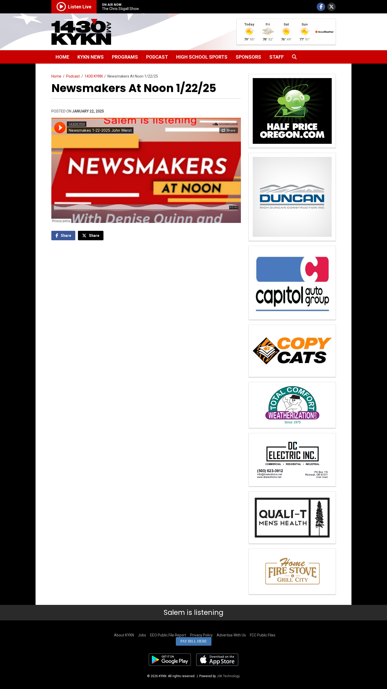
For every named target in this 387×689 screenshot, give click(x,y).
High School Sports (201, 57)
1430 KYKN (94, 76)
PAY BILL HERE (193, 641)
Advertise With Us (231, 635)
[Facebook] (321, 7)
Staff (276, 57)
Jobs (142, 635)
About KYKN (124, 635)
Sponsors (248, 57)
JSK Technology (228, 676)
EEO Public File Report (168, 635)
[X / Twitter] (331, 7)
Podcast (157, 57)
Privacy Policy (201, 635)
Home (62, 57)
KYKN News (90, 57)
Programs (125, 57)
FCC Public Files (262, 635)
